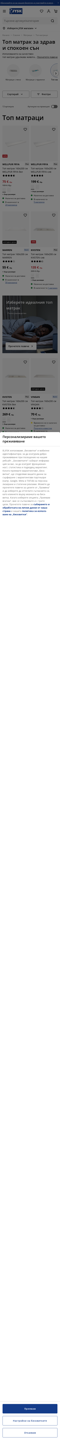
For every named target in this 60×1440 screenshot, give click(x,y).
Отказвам (30, 1432)
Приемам (30, 1408)
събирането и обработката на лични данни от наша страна (26, 508)
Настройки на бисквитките (30, 1420)
